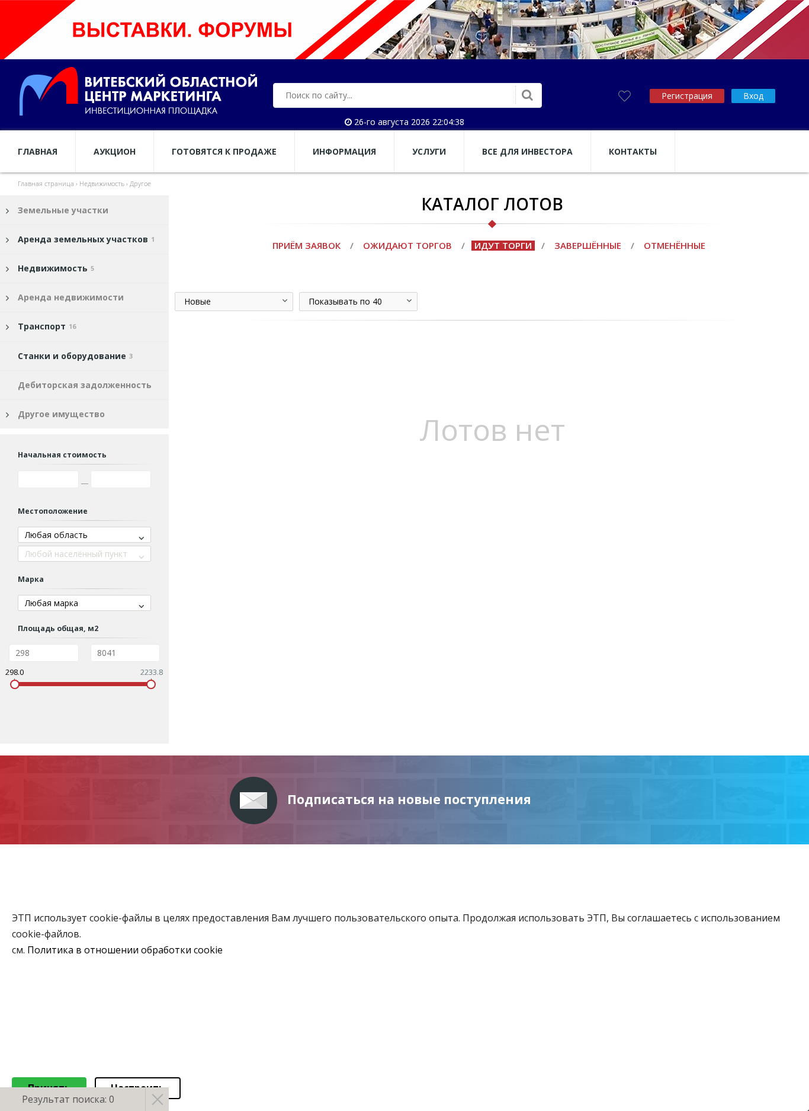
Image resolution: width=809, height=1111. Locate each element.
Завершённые (587, 245)
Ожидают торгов (407, 245)
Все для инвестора (527, 151)
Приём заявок (306, 245)
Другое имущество (61, 414)
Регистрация (687, 95)
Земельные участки (63, 210)
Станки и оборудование (75, 355)
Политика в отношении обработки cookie (125, 950)
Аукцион (115, 151)
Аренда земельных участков (86, 239)
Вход (753, 95)
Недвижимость (56, 268)
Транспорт (47, 326)
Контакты (633, 151)
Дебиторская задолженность (85, 384)
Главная (37, 151)
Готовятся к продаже (224, 151)
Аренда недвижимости (71, 297)
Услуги (429, 151)
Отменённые (674, 245)
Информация (344, 151)
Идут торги (503, 245)
